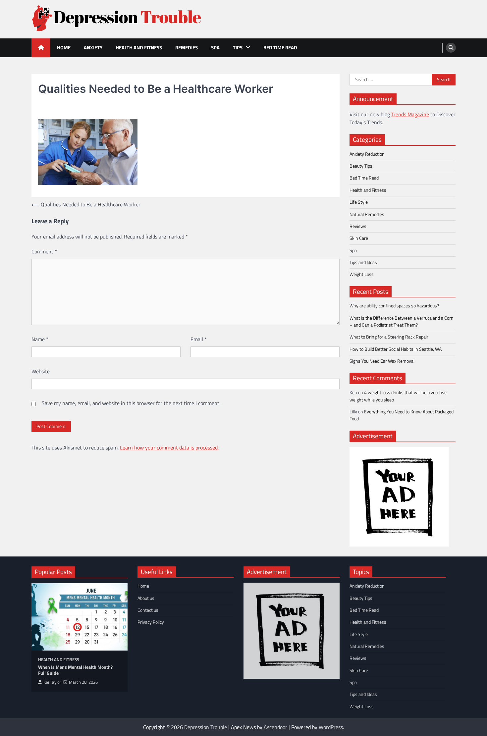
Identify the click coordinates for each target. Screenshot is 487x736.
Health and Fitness (139, 47)
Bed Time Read (280, 47)
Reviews (358, 226)
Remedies (186, 47)
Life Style (359, 202)
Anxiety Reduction (367, 154)
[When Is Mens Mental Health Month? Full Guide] (79, 617)
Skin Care (359, 238)
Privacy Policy (150, 622)
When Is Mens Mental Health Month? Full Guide (75, 670)
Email (198, 339)
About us (145, 598)
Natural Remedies (367, 214)
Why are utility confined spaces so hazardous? (394, 305)
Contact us (147, 610)
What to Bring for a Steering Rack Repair (389, 337)
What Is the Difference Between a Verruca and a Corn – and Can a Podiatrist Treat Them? (402, 321)
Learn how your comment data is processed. (169, 447)
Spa (215, 47)
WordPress (331, 727)
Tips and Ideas (363, 262)
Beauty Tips (361, 166)
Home (64, 47)
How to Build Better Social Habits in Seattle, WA (396, 349)
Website (40, 371)
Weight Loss (362, 274)
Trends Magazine (410, 114)
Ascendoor (275, 727)
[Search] (451, 48)
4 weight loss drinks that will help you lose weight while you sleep (398, 396)
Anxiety (93, 47)
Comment (44, 251)
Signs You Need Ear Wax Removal (382, 361)
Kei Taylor (52, 682)
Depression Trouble (205, 727)
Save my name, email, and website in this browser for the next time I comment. (131, 403)
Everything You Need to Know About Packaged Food (402, 415)
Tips (238, 47)
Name (39, 339)
